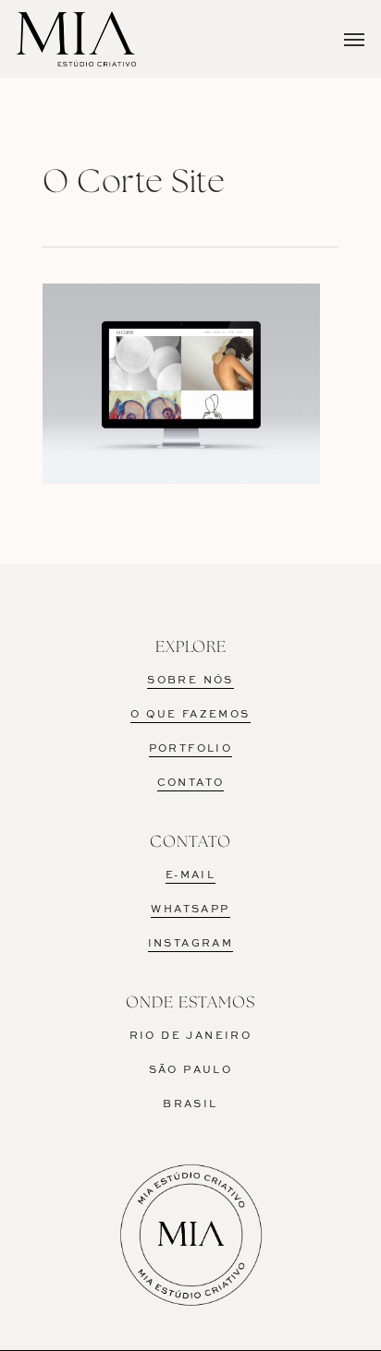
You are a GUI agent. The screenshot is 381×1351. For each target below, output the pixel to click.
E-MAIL (190, 875)
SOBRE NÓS (190, 680)
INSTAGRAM (191, 943)
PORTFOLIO (191, 748)
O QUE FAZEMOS (190, 714)
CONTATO (191, 783)
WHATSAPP (190, 909)
